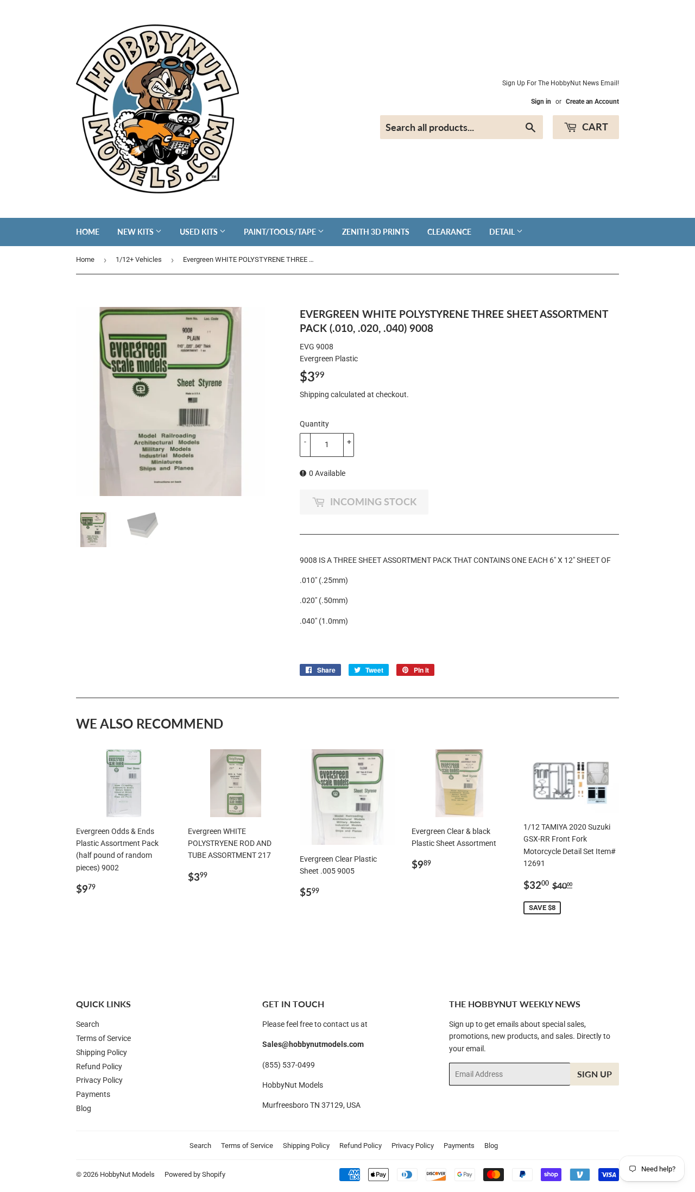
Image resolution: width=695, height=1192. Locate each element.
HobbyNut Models (127, 1174)
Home (87, 231)
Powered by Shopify (195, 1174)
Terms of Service (103, 1038)
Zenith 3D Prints (375, 231)
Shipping (314, 394)
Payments (93, 1094)
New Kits (136, 231)
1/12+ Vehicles (139, 259)
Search (87, 1024)
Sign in (541, 101)
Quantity (314, 423)
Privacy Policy (99, 1080)
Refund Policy (99, 1066)
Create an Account (592, 101)
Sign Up (594, 1074)
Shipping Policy (101, 1052)
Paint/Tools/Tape (281, 231)
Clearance (449, 231)
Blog (83, 1108)
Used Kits (199, 231)
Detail (502, 231)
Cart (594, 127)
